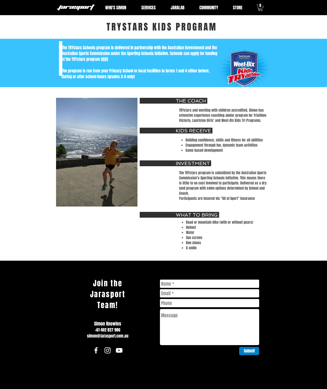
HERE (104, 59)
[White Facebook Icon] (96, 350)
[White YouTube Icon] (119, 350)
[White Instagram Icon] (107, 350)
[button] (260, 7)
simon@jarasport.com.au (107, 336)
